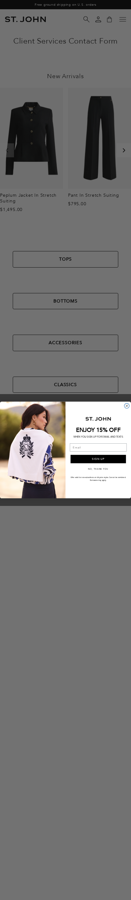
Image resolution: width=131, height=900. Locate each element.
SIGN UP (98, 459)
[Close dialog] (126, 405)
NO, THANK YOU (98, 469)
